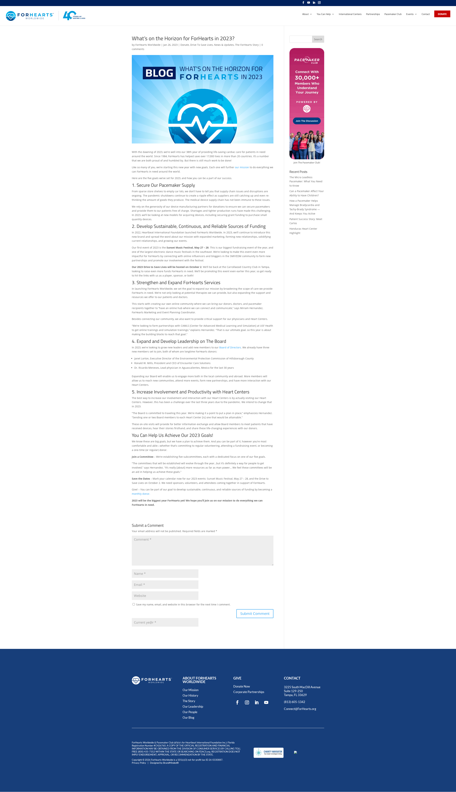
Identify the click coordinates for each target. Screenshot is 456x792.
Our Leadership (193, 706)
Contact (426, 14)
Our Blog (188, 717)
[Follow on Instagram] (247, 702)
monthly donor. (141, 493)
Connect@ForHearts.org (300, 709)
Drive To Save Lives (201, 44)
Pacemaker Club (393, 14)
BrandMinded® (171, 762)
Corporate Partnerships (248, 692)
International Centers (350, 14)
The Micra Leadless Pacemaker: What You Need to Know (305, 181)
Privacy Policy (139, 762)
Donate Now (241, 686)
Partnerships (373, 14)
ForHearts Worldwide (147, 44)
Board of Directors (230, 347)
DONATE (442, 14)
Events (410, 14)
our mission (242, 167)
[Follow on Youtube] (266, 702)
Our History (190, 695)
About (305, 14)
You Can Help (324, 14)
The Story (189, 701)
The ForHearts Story (247, 44)
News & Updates (224, 44)
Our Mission (190, 690)
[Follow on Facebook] (237, 702)
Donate (184, 44)
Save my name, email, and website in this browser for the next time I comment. (183, 604)
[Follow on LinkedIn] (257, 702)
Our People (190, 712)
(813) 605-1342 (294, 702)
